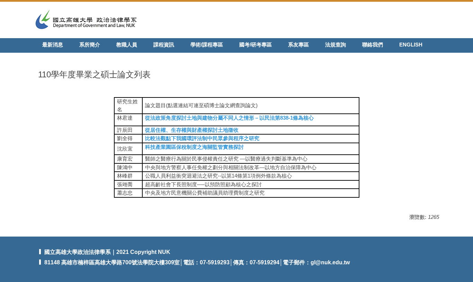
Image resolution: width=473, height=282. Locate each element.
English (410, 45)
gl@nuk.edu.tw (330, 262)
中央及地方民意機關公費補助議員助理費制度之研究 (205, 193)
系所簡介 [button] (89, 45)
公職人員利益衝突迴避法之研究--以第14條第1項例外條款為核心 (218, 176)
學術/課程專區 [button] (206, 45)
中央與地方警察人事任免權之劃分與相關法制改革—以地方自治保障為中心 (230, 167)
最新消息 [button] (52, 45)
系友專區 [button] (298, 45)
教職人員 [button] (126, 45)
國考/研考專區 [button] (255, 45)
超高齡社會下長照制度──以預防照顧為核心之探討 (203, 184)
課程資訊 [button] (163, 45)
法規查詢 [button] (335, 45)
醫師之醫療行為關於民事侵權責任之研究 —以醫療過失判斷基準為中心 (226, 159)
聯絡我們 (372, 45)
